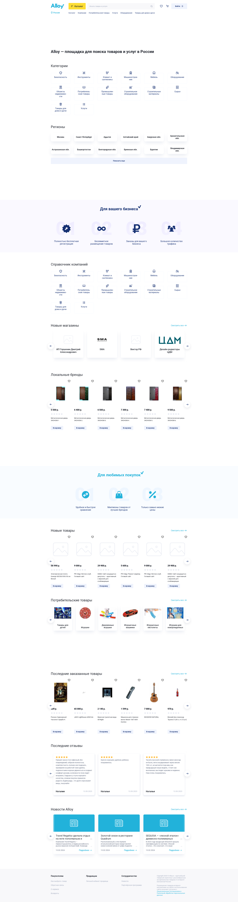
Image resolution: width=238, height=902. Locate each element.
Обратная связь (57, 885)
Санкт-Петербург (84, 137)
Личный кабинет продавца (97, 881)
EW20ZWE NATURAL (151, 717)
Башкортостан (84, 149)
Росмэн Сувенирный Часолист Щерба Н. (59, 718)
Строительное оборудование (130, 92)
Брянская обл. (130, 149)
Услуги (115, 13)
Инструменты (84, 77)
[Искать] (152, 6)
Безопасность (60, 77)
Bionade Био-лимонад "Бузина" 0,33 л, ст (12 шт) (177, 718)
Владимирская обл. (177, 149)
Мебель (154, 77)
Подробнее (84, 850)
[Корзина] (167, 6)
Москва (60, 137)
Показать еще (119, 161)
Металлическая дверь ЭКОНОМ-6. (176, 419)
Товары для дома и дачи (145, 13)
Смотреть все (177, 325)
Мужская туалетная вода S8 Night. (107, 718)
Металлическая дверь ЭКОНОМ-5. (152, 419)
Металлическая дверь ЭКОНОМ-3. (106, 419)
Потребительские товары (99, 13)
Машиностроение (130, 78)
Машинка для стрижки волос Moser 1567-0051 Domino (129, 719)
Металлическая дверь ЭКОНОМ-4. (129, 419)
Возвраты (55, 893)
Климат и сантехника (107, 78)
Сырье (177, 91)
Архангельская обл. (177, 137)
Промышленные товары (107, 92)
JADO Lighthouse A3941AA (83, 717)
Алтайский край (130, 137)
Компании (82, 13)
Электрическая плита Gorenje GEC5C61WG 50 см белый (60, 576)
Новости (124, 881)
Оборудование (126, 13)
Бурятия (154, 149)
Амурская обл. (154, 137)
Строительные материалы (154, 92)
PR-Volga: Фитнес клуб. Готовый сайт (82, 575)
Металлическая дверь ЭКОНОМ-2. (82, 419)
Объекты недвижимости (60, 93)
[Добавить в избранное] (69, 381)
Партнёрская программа (131, 885)
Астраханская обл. (60, 149)
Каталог (72, 13)
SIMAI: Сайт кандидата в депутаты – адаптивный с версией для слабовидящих (107, 577)
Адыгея (107, 137)
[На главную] (59, 6)
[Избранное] (161, 6)
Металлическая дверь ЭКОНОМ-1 (59, 419)
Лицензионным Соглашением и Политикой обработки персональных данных (171, 893)
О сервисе (55, 889)
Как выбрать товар (59, 881)
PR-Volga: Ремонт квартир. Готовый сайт (130, 575)
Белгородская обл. (107, 149)
